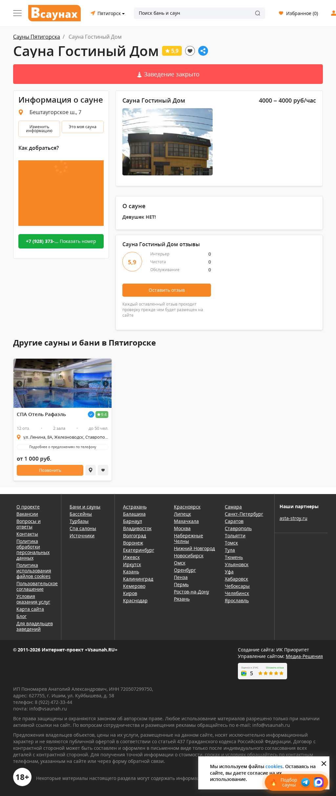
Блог (21, 616)
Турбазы (79, 521)
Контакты (27, 534)
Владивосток (137, 528)
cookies (274, 766)
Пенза (181, 577)
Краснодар (135, 600)
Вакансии (27, 514)
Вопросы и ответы (28, 523)
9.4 (104, 414)
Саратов (234, 521)
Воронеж (133, 543)
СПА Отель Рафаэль (41, 414)
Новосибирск (188, 555)
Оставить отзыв (167, 290)
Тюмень (234, 557)
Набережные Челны (188, 538)
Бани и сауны (85, 506)
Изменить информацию (39, 128)
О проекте (28, 506)
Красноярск (187, 506)
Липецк (182, 514)
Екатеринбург (138, 550)
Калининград (138, 579)
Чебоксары (237, 586)
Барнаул (132, 521)
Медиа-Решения (304, 656)
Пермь (181, 584)
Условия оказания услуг (33, 599)
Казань (131, 571)
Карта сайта (30, 609)
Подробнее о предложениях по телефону (62, 447)
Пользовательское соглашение (34, 586)
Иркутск (132, 564)
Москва (182, 528)
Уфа (229, 571)
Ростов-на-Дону (191, 591)
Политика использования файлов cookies (33, 570)
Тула (230, 550)
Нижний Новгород (194, 548)
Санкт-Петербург (244, 514)
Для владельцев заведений (34, 626)
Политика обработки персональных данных (33, 549)
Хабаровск (236, 579)
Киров (130, 593)
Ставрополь (238, 528)
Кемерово (134, 586)
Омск (179, 563)
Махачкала (186, 521)
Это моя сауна (82, 126)
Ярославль (237, 600)
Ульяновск (236, 564)
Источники (82, 535)
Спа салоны (83, 528)
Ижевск (131, 557)
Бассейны (81, 514)
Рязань (182, 599)
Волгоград (134, 535)
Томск (231, 543)
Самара (233, 506)
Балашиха (134, 514)
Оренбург (185, 570)
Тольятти (235, 535)
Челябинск (237, 593)
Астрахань (135, 506)
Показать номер (61, 241)
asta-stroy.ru (293, 518)
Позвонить (50, 470)
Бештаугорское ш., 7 (55, 112)
